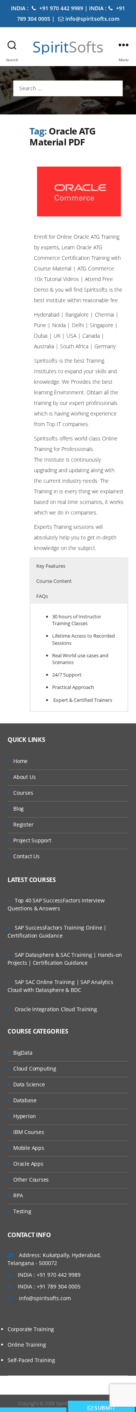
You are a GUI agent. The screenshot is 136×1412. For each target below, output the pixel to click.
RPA (18, 1195)
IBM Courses (28, 1131)
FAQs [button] (42, 596)
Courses (23, 792)
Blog (18, 808)
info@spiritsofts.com (92, 18)
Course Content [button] (54, 581)
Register (23, 824)
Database (24, 1100)
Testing (22, 1211)
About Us (24, 776)
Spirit (68, 46)
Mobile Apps (28, 1147)
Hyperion (24, 1116)
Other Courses (31, 1179)
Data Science (29, 1084)
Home (20, 761)
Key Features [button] (50, 565)
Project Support (32, 840)
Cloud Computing (34, 1068)
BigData (22, 1052)
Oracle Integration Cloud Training (56, 1009)
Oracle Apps (28, 1163)
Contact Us (26, 856)
